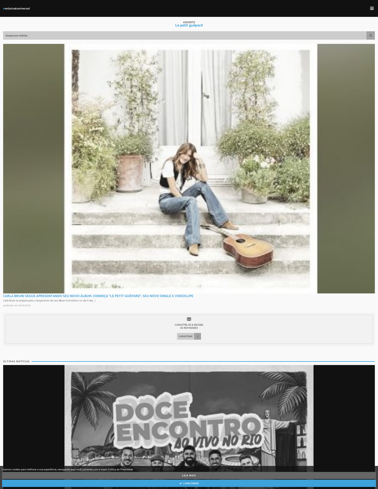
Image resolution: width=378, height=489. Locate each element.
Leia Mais (189, 476)
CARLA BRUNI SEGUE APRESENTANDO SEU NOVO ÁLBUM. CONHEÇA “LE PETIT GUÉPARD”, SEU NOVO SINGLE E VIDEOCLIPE (98, 296)
